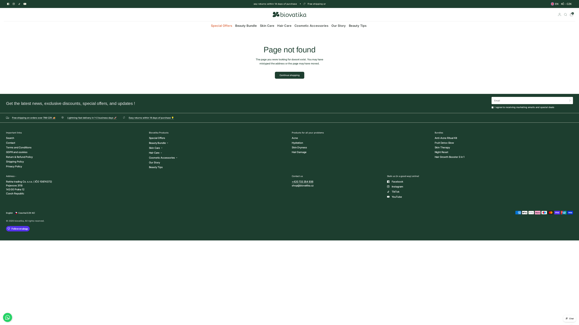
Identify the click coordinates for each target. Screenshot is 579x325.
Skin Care (267, 26)
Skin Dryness (299, 147)
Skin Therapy (442, 147)
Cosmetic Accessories (311, 26)
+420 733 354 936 (302, 181)
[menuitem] (554, 4)
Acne (295, 137)
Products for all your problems (308, 133)
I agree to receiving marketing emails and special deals (524, 107)
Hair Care (284, 26)
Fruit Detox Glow (444, 142)
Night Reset (441, 152)
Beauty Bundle (246, 26)
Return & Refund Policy (19, 156)
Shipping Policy (15, 161)
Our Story (338, 26)
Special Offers (221, 26)
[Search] (565, 14)
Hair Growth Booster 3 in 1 (450, 156)
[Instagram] (14, 4)
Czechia (26, 213)
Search (10, 137)
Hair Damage (299, 152)
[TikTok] (19, 4)
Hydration (297, 142)
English (9, 213)
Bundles (439, 133)
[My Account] (560, 14)
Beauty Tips (358, 26)
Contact (10, 142)
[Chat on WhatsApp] (7, 318)
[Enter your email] (570, 100)
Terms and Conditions (19, 147)
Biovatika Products (159, 133)
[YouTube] (25, 4)
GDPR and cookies (16, 152)
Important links (14, 133)
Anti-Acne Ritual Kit (446, 137)
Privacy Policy (14, 166)
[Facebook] (8, 4)
